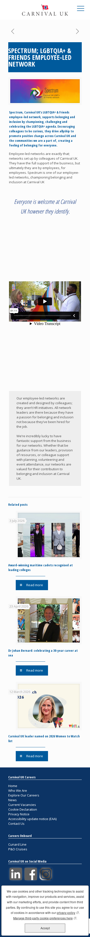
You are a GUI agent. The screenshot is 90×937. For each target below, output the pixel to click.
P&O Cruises (17, 849)
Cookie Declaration (22, 809)
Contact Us (16, 823)
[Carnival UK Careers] (45, 9)
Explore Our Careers (23, 795)
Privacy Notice (19, 814)
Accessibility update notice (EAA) (32, 819)
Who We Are (17, 790)
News (12, 800)
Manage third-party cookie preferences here (44, 918)
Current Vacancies (22, 804)
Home (12, 786)
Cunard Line (17, 844)
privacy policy (68, 912)
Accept (45, 928)
